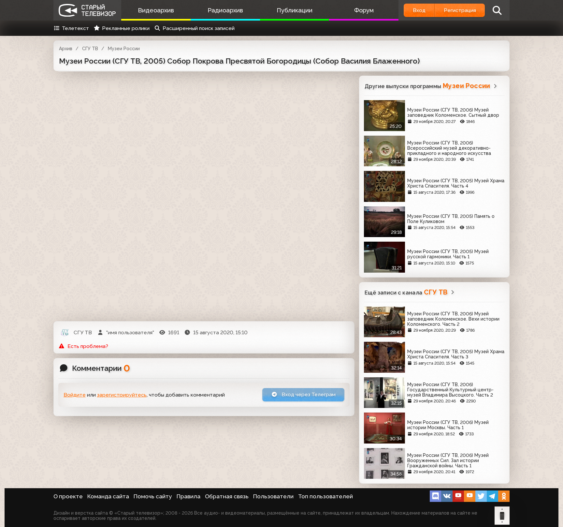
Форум (364, 10)
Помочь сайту (153, 496)
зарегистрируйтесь (122, 395)
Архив (65, 48)
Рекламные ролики (126, 28)
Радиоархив (225, 10)
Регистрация (460, 10)
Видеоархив (156, 10)
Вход (419, 10)
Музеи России (124, 48)
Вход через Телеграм (308, 394)
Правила (188, 496)
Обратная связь (227, 496)
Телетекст (75, 28)
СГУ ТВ (90, 48)
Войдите (75, 395)
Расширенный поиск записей (199, 28)
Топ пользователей (325, 496)
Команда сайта (108, 496)
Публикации (294, 10)
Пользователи (273, 496)
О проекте (68, 496)
